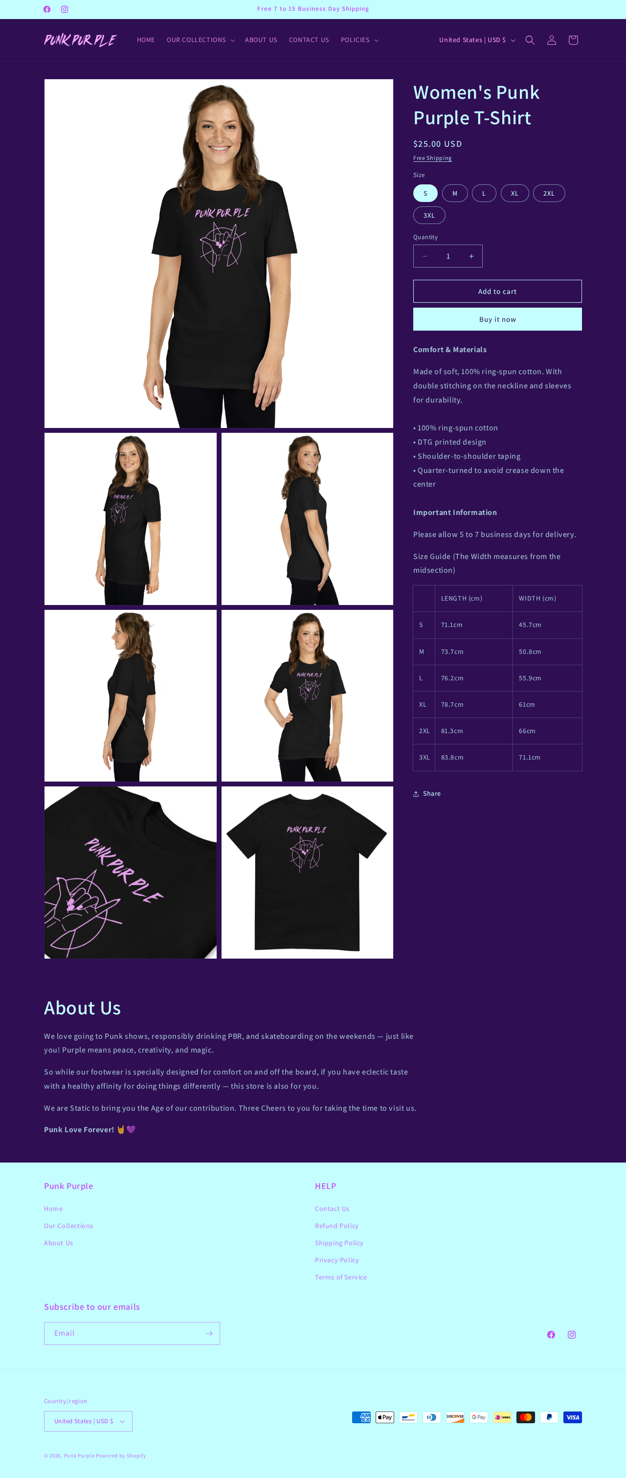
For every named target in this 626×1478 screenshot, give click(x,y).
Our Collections (68, 1225)
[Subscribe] (209, 1333)
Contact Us (332, 1208)
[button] (200, 39)
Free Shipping (432, 157)
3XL (429, 215)
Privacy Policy (337, 1259)
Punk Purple (79, 1455)
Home (53, 1208)
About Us (58, 1242)
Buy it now (497, 319)
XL (515, 193)
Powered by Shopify (121, 1455)
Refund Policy (337, 1225)
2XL (549, 193)
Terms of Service (341, 1277)
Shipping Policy (339, 1242)
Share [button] (432, 793)
